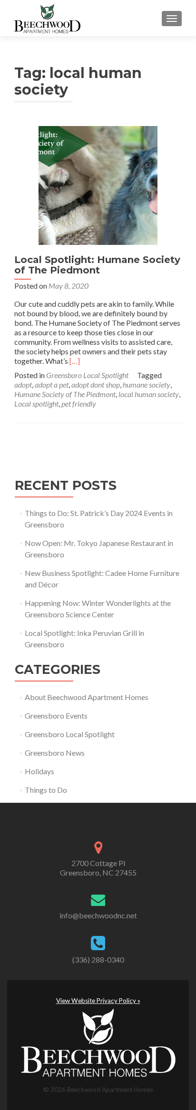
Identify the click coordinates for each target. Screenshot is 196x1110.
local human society (148, 394)
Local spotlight (36, 403)
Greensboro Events (56, 715)
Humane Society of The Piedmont (65, 394)
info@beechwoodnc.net (98, 915)
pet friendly (78, 403)
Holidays (39, 771)
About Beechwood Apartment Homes (86, 696)
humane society (146, 384)
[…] (74, 360)
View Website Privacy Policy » (98, 1000)
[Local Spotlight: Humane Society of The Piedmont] (98, 184)
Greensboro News (55, 752)
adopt (23, 384)
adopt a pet (52, 384)
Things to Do (46, 789)
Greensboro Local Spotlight (87, 375)
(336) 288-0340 (98, 959)
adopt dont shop (95, 384)
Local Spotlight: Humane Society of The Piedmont (97, 265)
